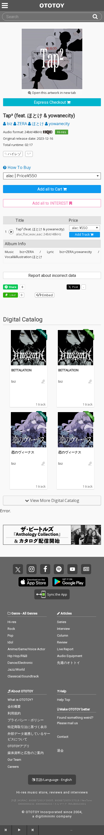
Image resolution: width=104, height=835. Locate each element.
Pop (10, 635)
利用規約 (14, 713)
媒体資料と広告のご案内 (26, 753)
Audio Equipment (69, 656)
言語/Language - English (53, 779)
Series (61, 622)
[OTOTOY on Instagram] (32, 569)
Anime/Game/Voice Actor (26, 649)
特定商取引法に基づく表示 (27, 727)
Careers (13, 767)
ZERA (22, 123)
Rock (11, 629)
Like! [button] (12, 295)
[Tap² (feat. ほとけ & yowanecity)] (11, 232)
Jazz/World (16, 669)
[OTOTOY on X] (18, 569)
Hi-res (61, 132)
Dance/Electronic (20, 663)
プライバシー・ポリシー (26, 720)
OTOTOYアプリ (19, 746)
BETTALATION (21, 370)
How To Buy (19, 167)
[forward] (33, 830)
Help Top (63, 700)
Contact (62, 737)
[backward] (6, 830)
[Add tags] (29, 154)
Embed (47, 295)
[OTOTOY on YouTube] (72, 569)
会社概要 (14, 706)
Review (62, 642)
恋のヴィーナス (22, 452)
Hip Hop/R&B (17, 656)
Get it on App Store (33, 582)
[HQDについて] (47, 132)
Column (62, 635)
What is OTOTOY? (20, 700)
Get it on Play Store (69, 582)
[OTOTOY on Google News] (86, 569)
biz (9, 123)
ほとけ (38, 123)
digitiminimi (45, 816)
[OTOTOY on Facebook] (45, 569)
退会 (60, 750)
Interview (63, 629)
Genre (15, 613)
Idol (10, 642)
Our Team (14, 759)
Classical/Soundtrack (23, 676)
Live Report (65, 649)
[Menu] (5, 5)
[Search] (97, 16)
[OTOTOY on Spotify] (59, 569)
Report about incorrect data (52, 275)
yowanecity (59, 123)
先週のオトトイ (68, 663)
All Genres (29, 613)
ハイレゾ (14, 154)
